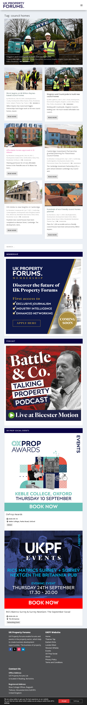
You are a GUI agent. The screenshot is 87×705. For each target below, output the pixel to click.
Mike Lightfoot (17, 59)
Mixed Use (13, 215)
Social (15, 217)
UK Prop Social (51, 654)
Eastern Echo (19, 158)
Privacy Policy (51, 660)
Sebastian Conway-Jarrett (15, 155)
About (47, 657)
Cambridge (36, 210)
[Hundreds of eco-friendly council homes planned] (64, 194)
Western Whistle (52, 648)
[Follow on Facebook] (10, 649)
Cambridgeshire (11, 212)
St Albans (16, 160)
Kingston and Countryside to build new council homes (63, 95)
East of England (30, 212)
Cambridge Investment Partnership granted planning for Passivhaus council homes (62, 153)
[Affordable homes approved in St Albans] (23, 135)
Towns (26, 103)
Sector (8, 103)
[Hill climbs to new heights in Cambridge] (23, 192)
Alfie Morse (11, 99)
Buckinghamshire (31, 99)
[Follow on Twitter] (14, 649)
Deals (32, 59)
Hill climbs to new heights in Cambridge (23, 207)
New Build (20, 215)
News (74, 59)
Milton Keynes (24, 101)
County (8, 101)
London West (68, 59)
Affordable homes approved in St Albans (20, 151)
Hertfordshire (28, 158)
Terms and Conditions (54, 662)
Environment (47, 59)
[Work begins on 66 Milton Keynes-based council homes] (23, 78)
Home (47, 636)
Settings (76, 701)
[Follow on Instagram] (19, 649)
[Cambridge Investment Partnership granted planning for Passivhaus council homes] (64, 136)
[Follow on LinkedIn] (23, 649)
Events (48, 651)
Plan (77, 59)
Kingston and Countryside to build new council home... (29, 57)
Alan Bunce (52, 215)
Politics (8, 61)
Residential (14, 61)
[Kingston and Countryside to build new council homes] (64, 79)
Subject (13, 103)
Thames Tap (19, 103)
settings (6, 703)
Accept (64, 701)
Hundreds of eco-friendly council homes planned (64, 210)
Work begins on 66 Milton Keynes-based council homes (21, 94)
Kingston (54, 59)
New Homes (27, 215)
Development (39, 59)
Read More (12, 117)
